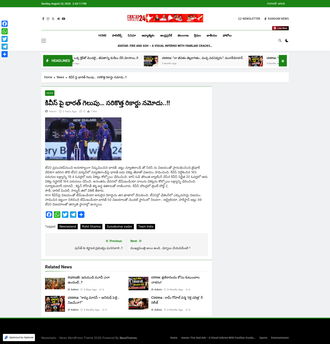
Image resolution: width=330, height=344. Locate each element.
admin (53, 111)
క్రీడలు (197, 35)
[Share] (4, 54)
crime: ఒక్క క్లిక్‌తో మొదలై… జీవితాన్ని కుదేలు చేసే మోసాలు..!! (87, 58)
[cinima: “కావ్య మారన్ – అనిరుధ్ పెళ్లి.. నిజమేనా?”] (241, 63)
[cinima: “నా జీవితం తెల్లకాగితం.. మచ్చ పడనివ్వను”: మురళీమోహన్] (136, 63)
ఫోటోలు (227, 35)
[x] (53, 19)
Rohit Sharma (91, 226)
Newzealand (67, 226)
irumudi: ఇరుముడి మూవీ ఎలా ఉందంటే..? (278, 3)
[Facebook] (4, 23)
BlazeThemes (128, 337)
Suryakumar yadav (119, 226)
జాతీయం (212, 35)
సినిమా (132, 35)
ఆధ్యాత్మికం (148, 35)
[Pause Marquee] (283, 60)
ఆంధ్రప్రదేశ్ (166, 35)
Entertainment (280, 337)
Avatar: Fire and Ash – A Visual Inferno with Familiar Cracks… (165, 46)
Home (102, 35)
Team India (145, 226)
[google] (58, 19)
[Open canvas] (43, 40)
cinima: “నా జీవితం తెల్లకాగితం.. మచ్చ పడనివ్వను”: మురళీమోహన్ (188, 58)
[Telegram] (4, 46)
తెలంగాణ (183, 35)
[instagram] (47, 19)
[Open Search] (279, 40)
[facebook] (43, 19)
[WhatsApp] (4, 31)
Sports (263, 337)
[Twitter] (4, 39)
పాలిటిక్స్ (117, 35)
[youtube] (63, 19)
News (49, 93)
